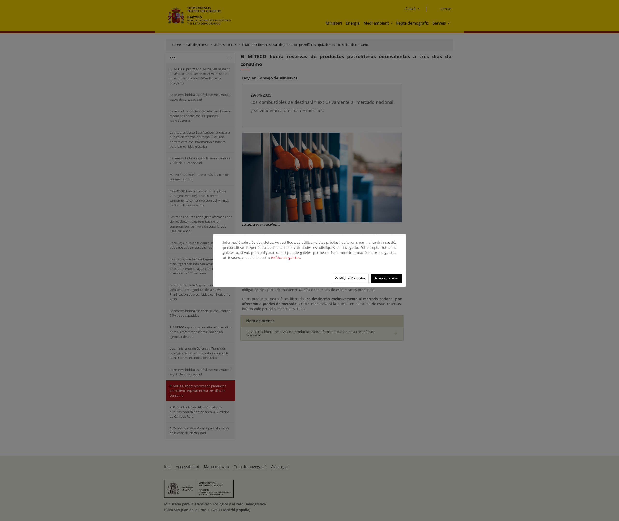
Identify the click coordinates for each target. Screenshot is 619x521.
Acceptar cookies (386, 278)
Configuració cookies (350, 278)
